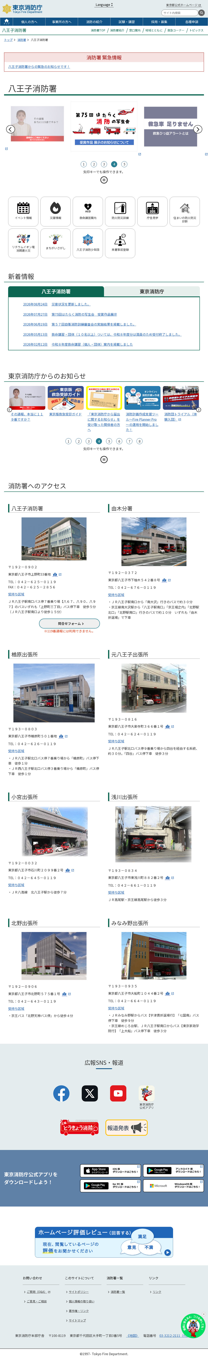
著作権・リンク (79, 1311)
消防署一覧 (118, 1292)
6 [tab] (119, 441)
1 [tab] (84, 164)
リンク (157, 1292)
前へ (10, 129)
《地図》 (132, 1335)
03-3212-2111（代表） (176, 1335)
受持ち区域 (16, 594)
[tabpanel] (104, 127)
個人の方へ (29, 21)
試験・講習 (127, 21)
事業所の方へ (62, 21)
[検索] (201, 13)
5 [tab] (124, 164)
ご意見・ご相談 (37, 1301)
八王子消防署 (56, 291)
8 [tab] (140, 441)
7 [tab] (129, 441)
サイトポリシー (79, 1292)
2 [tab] (94, 164)
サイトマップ (77, 1320)
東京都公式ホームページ (181, 5)
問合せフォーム (69, 623)
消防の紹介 (94, 21)
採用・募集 (159, 21)
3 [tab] (104, 164)
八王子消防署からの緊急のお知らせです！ (39, 66)
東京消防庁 (152, 291)
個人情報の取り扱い (81, 1301)
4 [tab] (114, 164)
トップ (6, 23)
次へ (197, 129)
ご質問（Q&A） (37, 1292)
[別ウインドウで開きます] (37, 126)
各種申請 (191, 21)
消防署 (21, 40)
